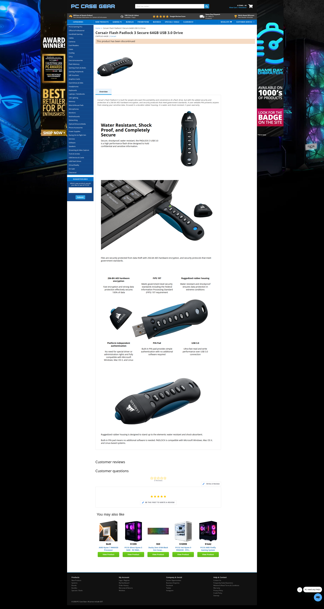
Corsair (113, 36)
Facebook (169, 585)
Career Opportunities (173, 580)
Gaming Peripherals (76, 71)
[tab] (211, 484)
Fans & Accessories (76, 60)
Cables (71, 38)
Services (72, 139)
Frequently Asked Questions (223, 583)
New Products (76, 580)
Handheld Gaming (75, 34)
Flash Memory (74, 64)
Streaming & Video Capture (79, 150)
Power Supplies (74, 131)
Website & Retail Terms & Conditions (226, 585)
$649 (108, 544)
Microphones (74, 109)
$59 (158, 544)
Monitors (72, 113)
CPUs (71, 57)
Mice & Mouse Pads (76, 105)
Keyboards (73, 90)
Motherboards (74, 116)
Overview (103, 91)
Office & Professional (76, 30)
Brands (74, 585)
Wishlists (122, 590)
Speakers (72, 146)
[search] (206, 6)
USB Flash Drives (75, 161)
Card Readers (74, 45)
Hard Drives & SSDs (76, 83)
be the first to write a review (160, 502)
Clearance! (72, 172)
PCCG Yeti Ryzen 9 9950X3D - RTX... (183, 548)
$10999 (183, 544)
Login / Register (124, 580)
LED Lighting (73, 98)
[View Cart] (250, 6)
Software (72, 143)
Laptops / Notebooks (77, 94)
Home (97, 28)
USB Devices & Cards (76, 157)
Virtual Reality (74, 165)
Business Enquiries (172, 583)
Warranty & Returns (126, 588)
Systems (74, 583)
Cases (71, 49)
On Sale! (72, 169)
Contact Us (217, 580)
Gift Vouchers (74, 75)
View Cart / (233, 7)
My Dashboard (124, 583)
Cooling (71, 53)
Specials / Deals (77, 590)
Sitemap (216, 595)
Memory (72, 101)
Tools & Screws (74, 154)
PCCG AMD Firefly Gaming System (208, 548)
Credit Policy (217, 593)
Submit (80, 197)
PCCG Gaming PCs (75, 27)
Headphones (73, 86)
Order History (123, 585)
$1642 (208, 544)
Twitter (168, 588)
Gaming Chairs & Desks (77, 68)
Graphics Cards (74, 79)
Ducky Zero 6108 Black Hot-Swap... (158, 548)
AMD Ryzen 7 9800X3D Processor (108, 548)
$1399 (133, 544)
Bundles (74, 588)
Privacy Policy (218, 590)
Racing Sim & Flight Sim (77, 135)
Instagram (169, 590)
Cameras (72, 41)
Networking (73, 120)
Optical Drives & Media (77, 124)
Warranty (216, 588)
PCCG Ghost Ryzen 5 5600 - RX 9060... (133, 548)
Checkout (243, 7)
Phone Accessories (76, 127)
